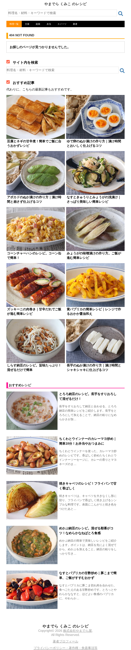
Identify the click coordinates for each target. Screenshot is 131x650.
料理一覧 (14, 24)
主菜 (27, 24)
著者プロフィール (65, 641)
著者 (75, 24)
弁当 (49, 24)
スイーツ (62, 24)
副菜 (38, 24)
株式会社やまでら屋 (77, 630)
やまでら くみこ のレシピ (65, 4)
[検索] (120, 13)
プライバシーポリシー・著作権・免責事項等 (65, 648)
